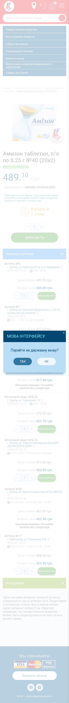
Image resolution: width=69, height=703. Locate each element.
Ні (46, 361)
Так (23, 361)
